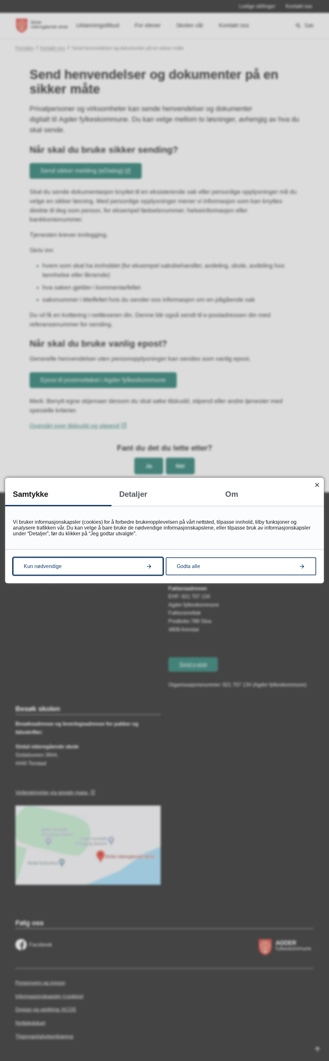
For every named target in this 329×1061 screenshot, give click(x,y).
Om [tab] (231, 494)
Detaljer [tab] (133, 494)
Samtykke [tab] (30, 494)
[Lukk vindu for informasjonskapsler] (317, 485)
